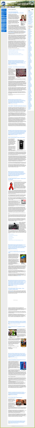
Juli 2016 (29, 40)
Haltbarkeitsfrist (18, 100)
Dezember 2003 (30, 98)
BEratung (13, 353)
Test (18, 284)
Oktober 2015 (29, 42)
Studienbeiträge (10, 62)
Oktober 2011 (29, 61)
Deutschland (19, 281)
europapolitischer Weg (14, 392)
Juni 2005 (29, 93)
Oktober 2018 (29, 36)
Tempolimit (9, 175)
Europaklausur (9, 392)
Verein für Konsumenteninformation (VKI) (17, 102)
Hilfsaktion (14, 321)
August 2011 (29, 62)
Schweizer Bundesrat (12, 393)
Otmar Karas (17, 133)
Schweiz (9, 393)
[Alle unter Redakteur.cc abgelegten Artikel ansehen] (2, 7)
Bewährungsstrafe (21, 244)
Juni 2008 (29, 75)
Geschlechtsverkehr (10, 245)
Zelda (13, 356)
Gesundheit (12, 100)
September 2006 (30, 86)
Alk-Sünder (11, 171)
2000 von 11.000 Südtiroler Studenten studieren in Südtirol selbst (15, 53)
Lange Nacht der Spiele (19, 354)
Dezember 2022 (30, 31)
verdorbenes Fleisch (10, 102)
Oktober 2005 (29, 92)
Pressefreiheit (31, 20)
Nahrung (15, 101)
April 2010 (29, 71)
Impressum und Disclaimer (3, 27)
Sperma (12, 247)
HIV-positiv (23, 245)
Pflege (19, 133)
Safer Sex (18, 246)
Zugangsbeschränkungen (13, 63)
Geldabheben (14, 282)
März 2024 (29, 30)
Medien (31, 18)
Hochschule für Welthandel (19, 421)
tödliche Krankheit (15, 247)
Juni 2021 (29, 32)
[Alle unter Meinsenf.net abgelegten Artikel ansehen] (6, 7)
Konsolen (11, 354)
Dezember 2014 (30, 47)
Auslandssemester (20, 60)
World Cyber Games (10, 356)
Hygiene (21, 100)
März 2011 (29, 65)
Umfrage (22, 62)
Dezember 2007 (30, 78)
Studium (20, 62)
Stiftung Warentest (16, 284)
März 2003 (29, 103)
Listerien (9, 101)
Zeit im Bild (22, 422)
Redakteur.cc (12, 134)
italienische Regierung (20, 173)
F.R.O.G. (24, 353)
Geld (12, 282)
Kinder (9, 354)
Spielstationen (18, 355)
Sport (20, 355)
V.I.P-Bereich (3, 25)
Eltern (18, 353)
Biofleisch (18, 99)
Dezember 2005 (30, 91)
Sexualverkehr (9, 247)
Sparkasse (12, 284)
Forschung (32, 13)
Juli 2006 (29, 87)
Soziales (29, 21)
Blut (23, 244)
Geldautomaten (18, 282)
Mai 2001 (29, 109)
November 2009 (30, 74)
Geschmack (9, 100)
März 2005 (29, 94)
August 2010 (29, 69)
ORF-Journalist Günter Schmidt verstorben (15, 397)
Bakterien (13, 99)
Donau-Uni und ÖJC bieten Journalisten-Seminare (13, 52)
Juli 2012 (29, 56)
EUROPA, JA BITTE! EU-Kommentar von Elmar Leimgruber (4, 18)
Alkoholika (22, 171)
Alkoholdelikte (19, 171)
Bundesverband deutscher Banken (22, 280)
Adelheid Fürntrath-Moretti (12, 130)
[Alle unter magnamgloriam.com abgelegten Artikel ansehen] (17, 7)
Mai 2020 (29, 34)
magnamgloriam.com (4, 23)
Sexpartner (22, 246)
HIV (18, 245)
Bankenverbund (10, 280)
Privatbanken (9, 284)
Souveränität (16, 393)
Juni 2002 (29, 108)
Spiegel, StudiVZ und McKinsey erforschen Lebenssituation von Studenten (16, 54)
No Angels (16, 246)
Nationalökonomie (13, 133)
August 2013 (29, 50)
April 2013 (29, 52)
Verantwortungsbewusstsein (14, 248)
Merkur (13, 101)
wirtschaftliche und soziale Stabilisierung (12, 394)
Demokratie (29, 11)
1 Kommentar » (15, 134)
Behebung (13, 280)
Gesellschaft (9, 132)
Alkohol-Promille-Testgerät (15, 171)
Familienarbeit (20, 131)
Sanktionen (16, 174)
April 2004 (29, 96)
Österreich (11, 99)
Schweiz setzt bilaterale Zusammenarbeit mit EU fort (16, 359)
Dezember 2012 (30, 54)
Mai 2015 (29, 44)
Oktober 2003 (29, 99)
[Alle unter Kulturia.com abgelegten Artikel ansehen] (9, 7)
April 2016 (29, 41)
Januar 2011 (29, 66)
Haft (15, 173)
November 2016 (30, 39)
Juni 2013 (29, 51)
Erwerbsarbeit (15, 131)
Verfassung (19, 393)
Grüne (28, 14)
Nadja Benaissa (10, 246)
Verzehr (23, 102)
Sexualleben (24, 246)
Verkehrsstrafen (17, 175)
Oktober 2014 (29, 48)
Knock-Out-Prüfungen (23, 61)
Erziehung (21, 353)
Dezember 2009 (30, 73)
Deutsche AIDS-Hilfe (11, 236)
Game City (18, 329)
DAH (24, 244)
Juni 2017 (29, 38)
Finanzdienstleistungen (23, 281)
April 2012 (29, 58)
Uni (23, 62)
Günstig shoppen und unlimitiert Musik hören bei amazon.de (4, 31)
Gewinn (18, 61)
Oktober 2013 (29, 49)
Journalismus (23, 421)
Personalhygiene (18, 101)
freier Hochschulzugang (14, 61)
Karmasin (20, 61)
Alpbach (16, 130)
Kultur (16, 354)
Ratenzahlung (13, 174)
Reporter (9, 422)
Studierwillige (17, 62)
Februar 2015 (29, 46)
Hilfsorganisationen (17, 321)
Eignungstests (9, 61)
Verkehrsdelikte (14, 175)
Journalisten (29, 15)
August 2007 (29, 80)
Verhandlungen (22, 393)
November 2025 (30, 29)
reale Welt (9, 355)
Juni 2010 (29, 70)
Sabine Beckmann (22, 133)
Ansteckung (17, 244)
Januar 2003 (29, 104)
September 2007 (30, 79)
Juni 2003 (29, 101)
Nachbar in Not (21, 321)
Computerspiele (16, 353)
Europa (32, 12)
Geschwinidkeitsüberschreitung (11, 173)
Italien (17, 173)
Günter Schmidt (14, 421)
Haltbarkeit (15, 100)
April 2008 (29, 76)
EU (31, 12)
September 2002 (30, 106)
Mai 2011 (29, 64)
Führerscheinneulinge (21, 172)
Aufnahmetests (15, 60)
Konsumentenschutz (30, 17)
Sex (20, 246)
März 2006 (29, 89)
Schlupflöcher (19, 174)
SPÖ (30, 21)
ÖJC (30, 23)
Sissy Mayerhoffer (23, 322)
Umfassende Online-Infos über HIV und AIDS (13, 235)
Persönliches (3, 21)
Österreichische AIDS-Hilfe (11, 237)
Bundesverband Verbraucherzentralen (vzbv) (13, 281)
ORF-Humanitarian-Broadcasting (15, 322)
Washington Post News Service (15, 422)
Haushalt (18, 132)
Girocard (24, 282)
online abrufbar (19, 275)
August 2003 (29, 100)
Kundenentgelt (20, 283)
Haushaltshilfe (20, 132)
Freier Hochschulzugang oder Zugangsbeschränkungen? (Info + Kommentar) (16, 12)
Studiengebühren (14, 62)
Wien (19, 422)
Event (22, 353)
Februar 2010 (29, 72)
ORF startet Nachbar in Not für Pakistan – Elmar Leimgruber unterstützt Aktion (16, 289)
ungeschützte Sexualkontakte (21, 247)
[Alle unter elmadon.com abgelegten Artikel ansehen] (13, 7)
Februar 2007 (29, 83)
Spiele (12, 355)
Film (30, 13)
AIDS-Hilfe (12, 244)
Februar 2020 (29, 35)
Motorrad (9, 174)
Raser (11, 174)
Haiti (10, 321)
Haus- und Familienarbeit (14, 132)
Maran (11, 101)
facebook (29, 13)
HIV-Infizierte (20, 245)
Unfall (11, 175)
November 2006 (30, 85)
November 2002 (30, 105)
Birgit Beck (20, 99)
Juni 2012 (29, 57)
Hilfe (12, 321)
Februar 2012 (29, 59)
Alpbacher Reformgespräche (20, 130)
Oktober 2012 (29, 55)
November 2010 (30, 67)
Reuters (11, 422)
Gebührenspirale (10, 282)
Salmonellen (21, 101)
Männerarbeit (9, 133)
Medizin (29, 19)
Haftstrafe (17, 245)
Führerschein (12, 172)
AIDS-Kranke (14, 244)
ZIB (8, 323)
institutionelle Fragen (23, 392)
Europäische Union (10, 421)
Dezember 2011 (30, 60)
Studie (32, 21)
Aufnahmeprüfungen (12, 60)
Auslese (23, 60)
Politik (29, 20)
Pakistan (20, 322)
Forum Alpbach (24, 131)
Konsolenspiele (13, 354)
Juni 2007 (29, 81)
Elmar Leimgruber (30, 26)
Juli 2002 (29, 107)
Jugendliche (24, 173)
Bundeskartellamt (16, 280)
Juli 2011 (29, 63)
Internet (30, 14)
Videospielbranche (23, 355)
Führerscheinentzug (16, 172)
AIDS (10, 244)
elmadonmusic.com (4, 22)
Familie (18, 131)
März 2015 (29, 45)
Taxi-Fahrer (22, 174)
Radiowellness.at (4, 24)
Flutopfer (9, 321)
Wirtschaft (20, 284)
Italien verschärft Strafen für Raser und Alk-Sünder (16, 137)
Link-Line (3, 26)
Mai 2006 (29, 88)
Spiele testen (15, 355)
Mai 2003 (29, 102)
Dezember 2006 (30, 84)
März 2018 (29, 37)
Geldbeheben (21, 282)
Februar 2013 (29, 53)
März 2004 (29, 97)
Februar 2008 (29, 77)
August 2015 (29, 43)
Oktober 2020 (29, 33)
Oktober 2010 (29, 68)
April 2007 (29, 82)
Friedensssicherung (19, 392)
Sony (11, 355)
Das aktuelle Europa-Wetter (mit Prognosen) (4, 16)
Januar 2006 (29, 90)
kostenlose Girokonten (16, 283)
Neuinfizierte (13, 246)
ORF (11, 322)
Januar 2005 (29, 95)
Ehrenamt (13, 131)
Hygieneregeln (23, 100)
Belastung (15, 99)
